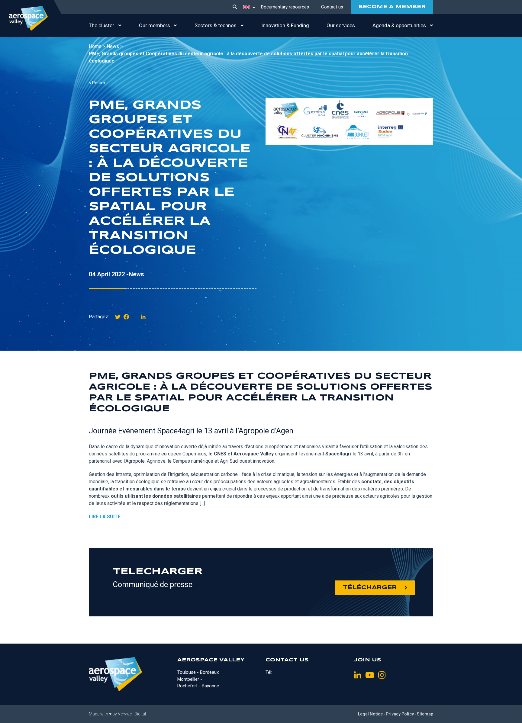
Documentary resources (285, 7)
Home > (97, 46)
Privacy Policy (400, 714)
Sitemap (425, 714)
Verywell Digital (132, 714)
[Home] (28, 18)
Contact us (332, 7)
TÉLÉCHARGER (370, 587)
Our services (341, 25)
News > (115, 46)
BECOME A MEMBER (392, 7)
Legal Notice (370, 714)
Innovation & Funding (285, 25)
